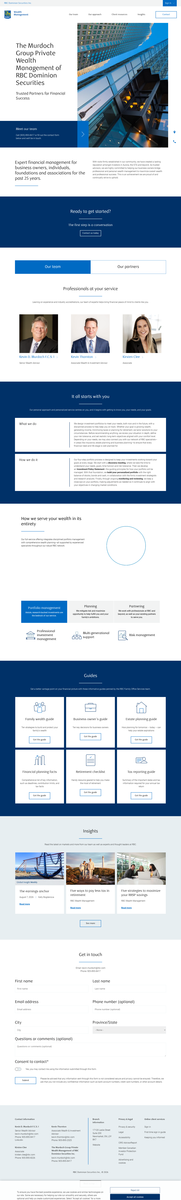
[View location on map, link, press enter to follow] (90, 1115)
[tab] (44, 612)
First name (24, 981)
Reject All (135, 1177)
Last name (101, 981)
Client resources (119, 15)
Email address (27, 1002)
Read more (24, 904)
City (18, 1023)
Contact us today (90, 233)
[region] (90, 1184)
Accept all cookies (135, 1184)
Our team (73, 15)
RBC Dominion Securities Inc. (18, 3)
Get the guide (39, 740)
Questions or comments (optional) (44, 1039)
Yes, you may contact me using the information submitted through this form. (61, 1069)
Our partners (128, 267)
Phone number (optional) (114, 1002)
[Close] (176, 1174)
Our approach (94, 15)
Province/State (105, 1023)
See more (90, 923)
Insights (141, 15)
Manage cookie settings (135, 1192)
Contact (166, 15)
